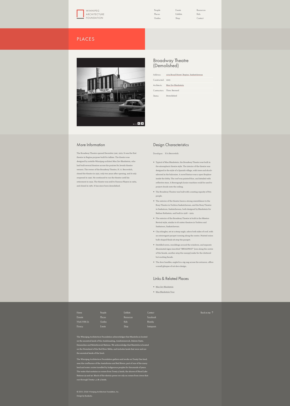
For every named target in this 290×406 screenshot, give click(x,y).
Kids (198, 14)
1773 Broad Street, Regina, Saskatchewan (184, 74)
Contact (200, 18)
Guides (157, 18)
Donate (80, 317)
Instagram (151, 326)
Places (157, 14)
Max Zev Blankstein (175, 85)
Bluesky (150, 321)
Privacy (80, 326)
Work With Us (83, 321)
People (157, 10)
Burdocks (88, 395)
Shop (177, 18)
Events (178, 10)
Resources (201, 10)
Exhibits (178, 14)
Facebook (151, 317)
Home (79, 312)
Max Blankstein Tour (165, 291)
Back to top (206, 312)
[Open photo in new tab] (111, 92)
